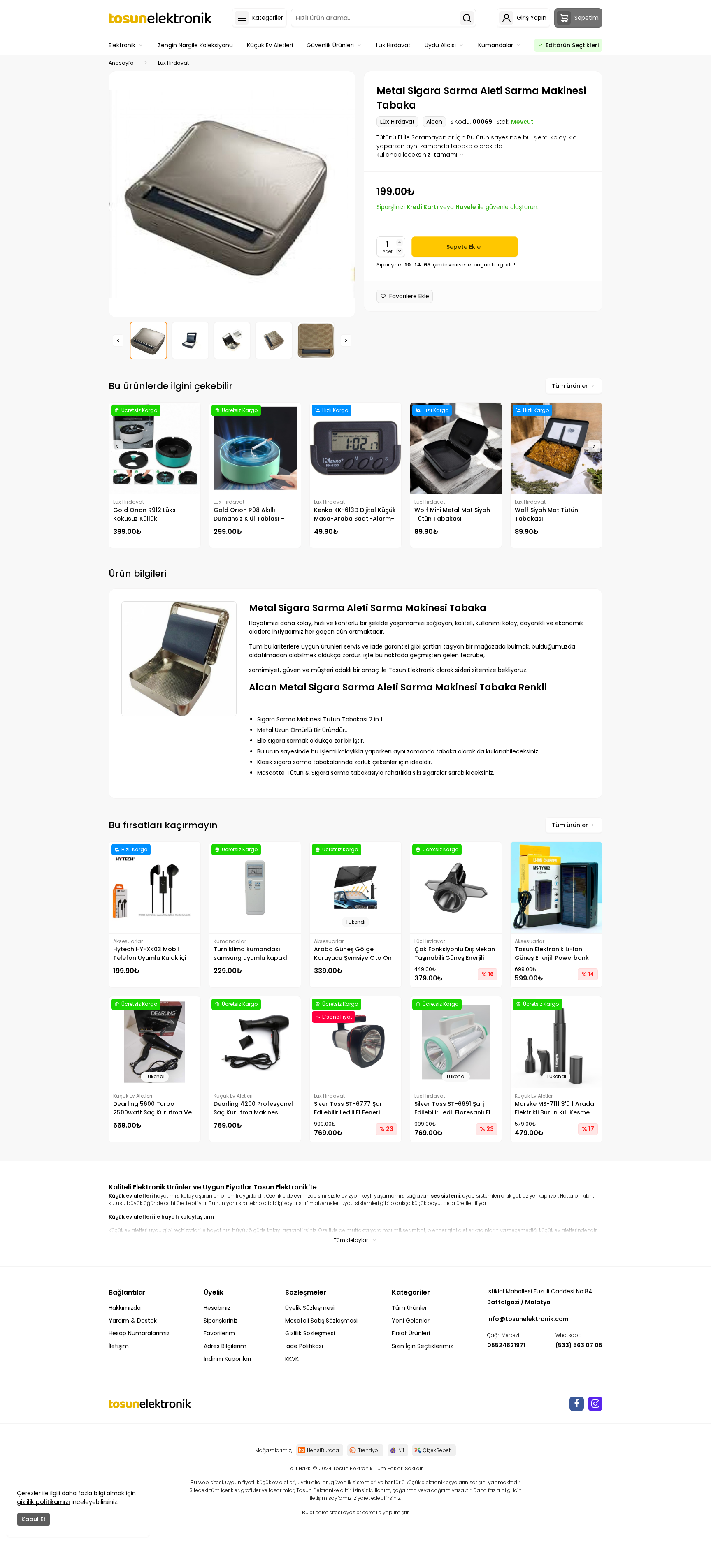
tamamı (446, 155)
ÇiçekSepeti (437, 1450)
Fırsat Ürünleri (411, 1333)
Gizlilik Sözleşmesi (310, 1333)
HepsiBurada (323, 1450)
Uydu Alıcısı (440, 45)
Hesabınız (217, 1308)
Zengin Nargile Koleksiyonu (195, 45)
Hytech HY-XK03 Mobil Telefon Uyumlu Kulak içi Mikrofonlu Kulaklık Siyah (150, 953)
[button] (118, 340)
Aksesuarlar (128, 941)
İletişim (119, 1346)
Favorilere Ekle (409, 296)
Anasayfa (121, 62)
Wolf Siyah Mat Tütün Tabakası (546, 514)
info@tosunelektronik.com (528, 1319)
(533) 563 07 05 (578, 1345)
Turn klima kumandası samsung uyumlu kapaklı (251, 953)
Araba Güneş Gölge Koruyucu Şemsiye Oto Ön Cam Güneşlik (353, 953)
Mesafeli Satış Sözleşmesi (321, 1320)
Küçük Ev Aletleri (270, 45)
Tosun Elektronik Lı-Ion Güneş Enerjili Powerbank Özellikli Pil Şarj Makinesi (552, 953)
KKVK (292, 1359)
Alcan (434, 122)
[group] (232, 194)
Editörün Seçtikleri (572, 45)
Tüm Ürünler (409, 1308)
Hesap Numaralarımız (139, 1333)
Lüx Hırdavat (173, 62)
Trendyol (368, 1450)
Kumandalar (495, 45)
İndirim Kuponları (227, 1359)
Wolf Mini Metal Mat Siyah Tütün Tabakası (452, 514)
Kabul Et (33, 1519)
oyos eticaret (359, 1512)
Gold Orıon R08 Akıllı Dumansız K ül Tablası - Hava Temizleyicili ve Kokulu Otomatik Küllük (255, 514)
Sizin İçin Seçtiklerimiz (422, 1346)
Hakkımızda (125, 1308)
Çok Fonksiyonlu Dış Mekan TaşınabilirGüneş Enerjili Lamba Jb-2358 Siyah (454, 953)
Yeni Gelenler (411, 1320)
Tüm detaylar (351, 1240)
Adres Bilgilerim (225, 1346)
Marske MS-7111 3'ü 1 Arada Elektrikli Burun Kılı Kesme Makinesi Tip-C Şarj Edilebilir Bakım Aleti (556, 1108)
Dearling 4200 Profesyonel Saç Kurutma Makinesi (253, 1108)
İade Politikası (304, 1346)
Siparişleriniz (221, 1320)
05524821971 (506, 1345)
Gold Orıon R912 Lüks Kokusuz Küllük (144, 514)
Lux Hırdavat (393, 45)
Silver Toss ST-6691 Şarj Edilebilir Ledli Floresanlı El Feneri (452, 1108)
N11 (401, 1450)
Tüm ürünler (570, 386)
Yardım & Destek (133, 1320)
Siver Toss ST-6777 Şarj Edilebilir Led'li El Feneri (348, 1108)
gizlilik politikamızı (43, 1502)
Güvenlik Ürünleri (330, 45)
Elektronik (122, 45)
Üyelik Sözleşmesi (310, 1308)
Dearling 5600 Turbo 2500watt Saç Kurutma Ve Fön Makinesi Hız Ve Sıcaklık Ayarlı (154, 1108)
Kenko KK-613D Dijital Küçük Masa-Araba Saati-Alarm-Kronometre (355, 514)
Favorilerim (219, 1333)
